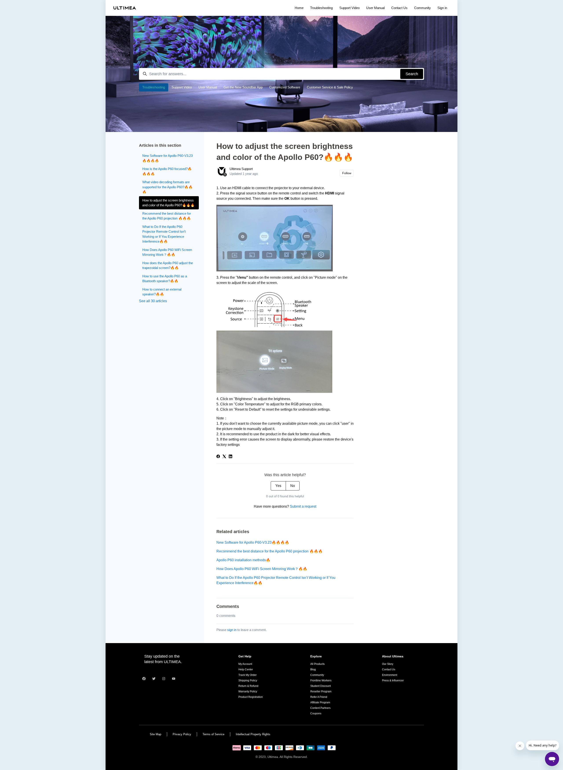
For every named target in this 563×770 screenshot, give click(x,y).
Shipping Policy (247, 680)
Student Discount (320, 686)
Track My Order (247, 675)
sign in (231, 630)
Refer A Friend (318, 697)
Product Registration (250, 697)
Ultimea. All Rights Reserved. (287, 757)
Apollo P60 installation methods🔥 (243, 560)
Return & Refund (248, 686)
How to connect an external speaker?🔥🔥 (161, 291)
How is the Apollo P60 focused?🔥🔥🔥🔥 (167, 171)
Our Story (387, 664)
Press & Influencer (393, 680)
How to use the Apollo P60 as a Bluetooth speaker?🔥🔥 (164, 278)
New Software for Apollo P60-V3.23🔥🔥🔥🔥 (252, 542)
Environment (389, 675)
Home (299, 8)
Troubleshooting (321, 8)
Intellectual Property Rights (253, 734)
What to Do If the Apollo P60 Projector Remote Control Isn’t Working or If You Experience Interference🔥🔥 (275, 580)
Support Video (349, 8)
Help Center (245, 669)
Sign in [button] (442, 8)
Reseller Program (320, 691)
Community (422, 8)
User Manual (375, 8)
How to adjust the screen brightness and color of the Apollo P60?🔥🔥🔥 (168, 202)
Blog (313, 669)
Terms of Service (213, 734)
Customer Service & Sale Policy (330, 87)
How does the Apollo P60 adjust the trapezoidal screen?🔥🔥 (167, 265)
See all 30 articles (153, 301)
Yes (278, 486)
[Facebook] (218, 457)
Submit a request (303, 506)
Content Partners (320, 708)
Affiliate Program (320, 702)
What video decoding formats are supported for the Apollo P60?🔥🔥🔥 (167, 187)
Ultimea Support (241, 169)
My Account (245, 664)
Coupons (315, 713)
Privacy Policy (182, 734)
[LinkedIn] (230, 457)
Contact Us (399, 8)
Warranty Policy (247, 691)
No (292, 486)
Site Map (155, 734)
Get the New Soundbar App (243, 87)
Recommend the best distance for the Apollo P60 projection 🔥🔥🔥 (269, 551)
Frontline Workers (320, 680)
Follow (346, 173)
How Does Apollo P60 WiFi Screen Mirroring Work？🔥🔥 (261, 569)
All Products (317, 664)
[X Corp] (224, 457)
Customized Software (284, 87)
